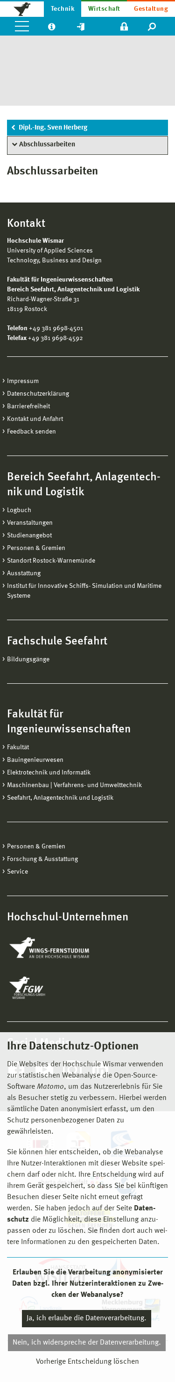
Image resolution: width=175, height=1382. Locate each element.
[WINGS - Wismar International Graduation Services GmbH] (59, 948)
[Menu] (22, 26)
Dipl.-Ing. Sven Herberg (53, 127)
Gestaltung (151, 9)
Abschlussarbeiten (47, 144)
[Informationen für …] (51, 26)
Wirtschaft (104, 9)
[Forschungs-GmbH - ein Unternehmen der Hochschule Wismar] (49, 988)
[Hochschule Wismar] (22, 8)
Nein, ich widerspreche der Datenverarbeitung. (87, 1342)
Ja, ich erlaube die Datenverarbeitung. (87, 1318)
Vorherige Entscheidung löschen (87, 1362)
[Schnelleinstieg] (81, 26)
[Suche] (152, 26)
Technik (62, 9)
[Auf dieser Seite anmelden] (124, 26)
